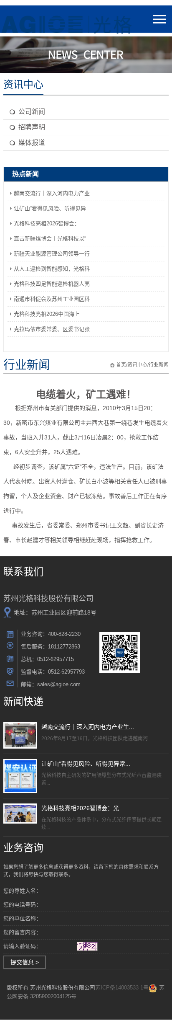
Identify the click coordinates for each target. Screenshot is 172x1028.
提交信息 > (24, 962)
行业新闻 (159, 365)
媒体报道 (31, 142)
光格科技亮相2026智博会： (47, 223)
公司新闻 (31, 111)
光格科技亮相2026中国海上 (47, 314)
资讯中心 (137, 365)
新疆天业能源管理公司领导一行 (52, 254)
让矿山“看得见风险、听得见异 (50, 208)
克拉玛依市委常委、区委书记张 (52, 329)
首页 (121, 365)
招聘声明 (31, 127)
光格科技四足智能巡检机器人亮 (52, 284)
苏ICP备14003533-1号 (122, 987)
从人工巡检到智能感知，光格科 (52, 269)
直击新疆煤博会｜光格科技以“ (50, 238)
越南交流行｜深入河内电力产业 (52, 193)
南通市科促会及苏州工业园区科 (52, 299)
